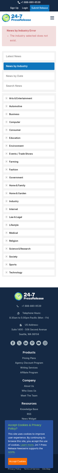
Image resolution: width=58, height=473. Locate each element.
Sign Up (14, 8)
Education (14, 138)
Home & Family (17, 185)
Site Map (46, 469)
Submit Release (39, 8)
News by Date (14, 76)
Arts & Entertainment (20, 98)
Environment (16, 146)
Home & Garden (17, 193)
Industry (14, 201)
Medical (13, 233)
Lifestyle (14, 225)
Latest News (13, 56)
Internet (13, 209)
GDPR (11, 452)
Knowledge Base (29, 409)
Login (25, 8)
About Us (29, 386)
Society (13, 257)
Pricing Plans (29, 358)
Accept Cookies (17, 461)
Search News (14, 86)
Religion (13, 241)
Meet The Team (29, 396)
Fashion (13, 170)
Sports (13, 265)
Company (29, 380)
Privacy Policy (14, 469)
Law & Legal (15, 217)
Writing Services (29, 368)
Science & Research (20, 249)
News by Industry (17, 66)
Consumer (15, 130)
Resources (29, 403)
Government (16, 178)
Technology (15, 273)
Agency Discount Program (29, 363)
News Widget (29, 419)
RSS (29, 414)
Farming (13, 162)
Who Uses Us (29, 391)
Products (29, 352)
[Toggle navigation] (52, 18)
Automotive (15, 106)
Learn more (27, 444)
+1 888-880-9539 (30, 2)
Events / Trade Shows (21, 154)
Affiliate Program (29, 373)
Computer (14, 122)
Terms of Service (31, 469)
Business (14, 114)
